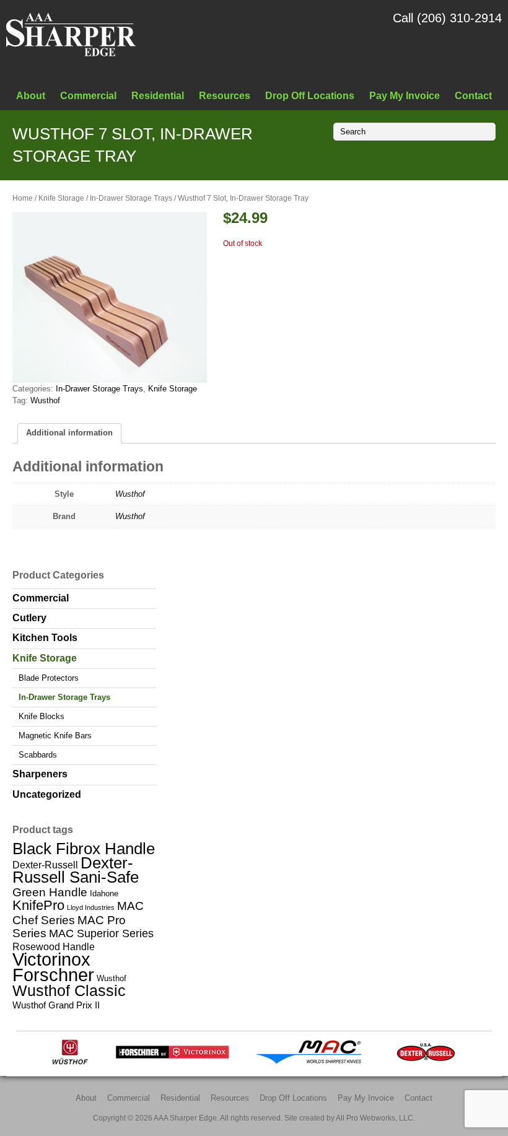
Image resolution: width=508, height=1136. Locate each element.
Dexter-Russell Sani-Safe (75, 870)
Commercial (88, 95)
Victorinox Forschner (53, 967)
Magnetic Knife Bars (55, 735)
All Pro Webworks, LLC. (375, 1118)
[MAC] (312, 1062)
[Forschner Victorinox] (172, 1062)
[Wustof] (70, 1062)
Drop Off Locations (309, 95)
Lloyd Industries (91, 907)
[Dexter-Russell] (426, 1062)
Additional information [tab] (69, 432)
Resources (224, 95)
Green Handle (49, 892)
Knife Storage (61, 198)
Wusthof (45, 400)
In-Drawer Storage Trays (131, 198)
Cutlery (29, 618)
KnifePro (38, 905)
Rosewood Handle (53, 946)
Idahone (104, 893)
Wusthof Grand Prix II (56, 1005)
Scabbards (38, 754)
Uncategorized (46, 794)
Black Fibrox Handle (83, 848)
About (30, 95)
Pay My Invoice (404, 95)
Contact (473, 95)
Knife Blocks (41, 716)
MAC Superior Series (101, 933)
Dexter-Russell (45, 864)
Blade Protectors (49, 678)
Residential (157, 95)
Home (22, 198)
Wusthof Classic (69, 990)
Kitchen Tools (44, 637)
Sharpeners (40, 774)
